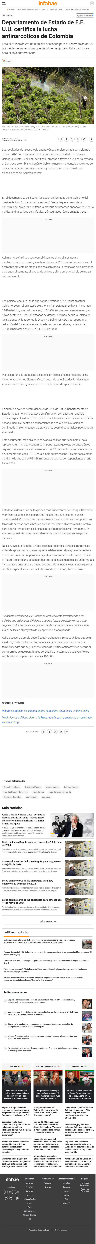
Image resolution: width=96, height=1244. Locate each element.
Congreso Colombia (12, 797)
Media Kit (66, 1203)
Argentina (29, 1187)
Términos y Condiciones (85, 1184)
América (29, 1183)
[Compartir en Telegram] (83, 139)
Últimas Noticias (29, 1215)
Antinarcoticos (52, 787)
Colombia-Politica (33, 787)
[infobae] (48, 3)
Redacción (48, 1183)
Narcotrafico (38, 792)
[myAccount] (92, 3)
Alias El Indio (21, 9)
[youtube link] (6, 1198)
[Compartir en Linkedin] (78, 139)
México (29, 1203)
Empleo (48, 1187)
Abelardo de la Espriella (36, 9)
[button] (4, 3)
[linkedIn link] (17, 1198)
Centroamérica (29, 1211)
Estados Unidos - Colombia (16, 792)
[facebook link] (6, 1192)
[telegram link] (11, 1198)
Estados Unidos (71, 787)
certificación (31, 797)
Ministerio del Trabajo (55, 9)
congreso (46, 797)
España (29, 1195)
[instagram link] (17, 1192)
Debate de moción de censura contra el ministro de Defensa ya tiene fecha (45, 710)
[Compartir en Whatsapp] (60, 139)
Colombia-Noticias (12, 787)
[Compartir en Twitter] (72, 139)
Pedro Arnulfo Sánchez (80, 9)
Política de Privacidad (85, 1190)
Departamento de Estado (60, 792)
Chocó (67, 9)
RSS (29, 1219)
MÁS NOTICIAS (48, 921)
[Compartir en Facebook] (66, 139)
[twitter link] (11, 1192)
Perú (29, 1207)
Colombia (7, 15)
